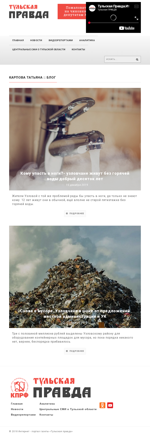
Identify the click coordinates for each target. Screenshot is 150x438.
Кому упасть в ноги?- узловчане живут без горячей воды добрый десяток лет (75, 176)
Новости (36, 40)
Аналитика (87, 40)
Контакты (78, 49)
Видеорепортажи (61, 40)
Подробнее (77, 213)
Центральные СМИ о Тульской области (68, 409)
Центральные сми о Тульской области (38, 49)
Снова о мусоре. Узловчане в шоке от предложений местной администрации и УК (75, 314)
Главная (18, 40)
